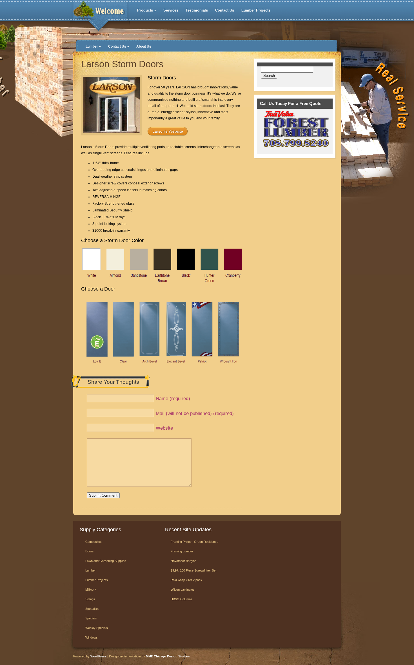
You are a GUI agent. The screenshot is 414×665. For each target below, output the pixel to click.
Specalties (92, 608)
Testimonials (197, 10)
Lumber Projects (255, 10)
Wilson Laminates (183, 589)
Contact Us (224, 10)
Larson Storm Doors (122, 64)
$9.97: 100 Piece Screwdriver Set (193, 570)
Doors (89, 551)
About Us (143, 46)
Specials (91, 618)
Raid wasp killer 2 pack (186, 580)
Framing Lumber (182, 551)
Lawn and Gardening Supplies (105, 561)
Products (146, 10)
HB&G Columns (181, 599)
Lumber (93, 46)
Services (170, 10)
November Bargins (183, 561)
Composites (93, 541)
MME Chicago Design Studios (168, 656)
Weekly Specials (96, 628)
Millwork (90, 589)
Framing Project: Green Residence (194, 541)
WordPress (98, 656)
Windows (91, 637)
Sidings (90, 599)
